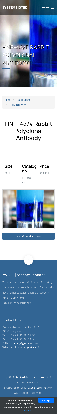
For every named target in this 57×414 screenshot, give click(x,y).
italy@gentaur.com (26, 343)
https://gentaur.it (28, 347)
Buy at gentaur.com (28, 236)
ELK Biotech (18, 105)
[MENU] (52, 6)
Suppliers (24, 99)
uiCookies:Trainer (40, 387)
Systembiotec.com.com (30, 377)
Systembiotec (14, 7)
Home (7, 99)
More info (28, 410)
